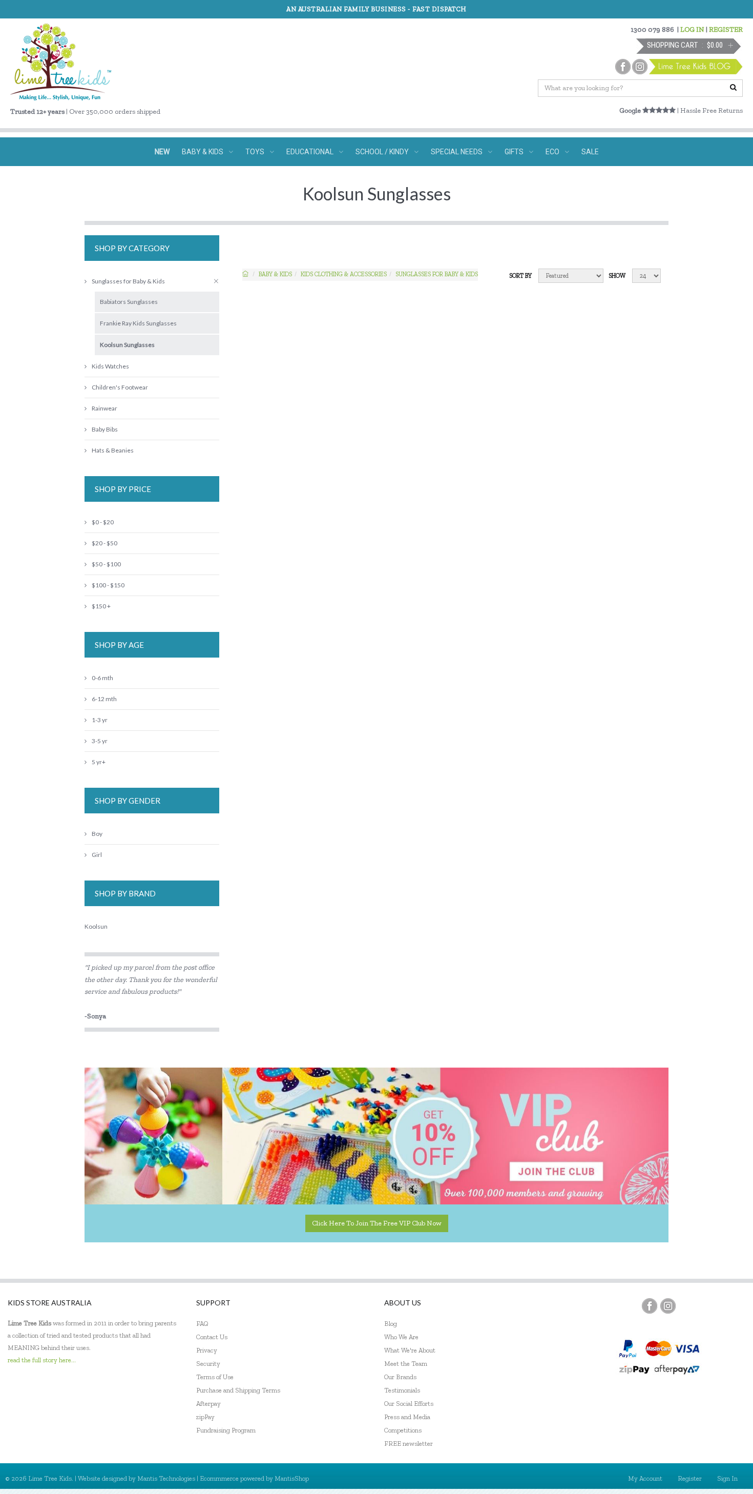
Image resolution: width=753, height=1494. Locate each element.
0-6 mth (102, 678)
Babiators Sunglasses (129, 301)
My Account (645, 1478)
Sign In (727, 1478)
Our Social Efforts (408, 1403)
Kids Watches (110, 366)
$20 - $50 (104, 543)
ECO (552, 152)
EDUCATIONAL (309, 152)
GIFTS (514, 152)
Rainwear (104, 408)
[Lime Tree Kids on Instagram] (668, 1306)
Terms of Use (215, 1377)
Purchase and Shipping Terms (238, 1390)
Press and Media (407, 1417)
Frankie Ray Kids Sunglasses (138, 323)
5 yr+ (99, 762)
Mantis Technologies (166, 1478)
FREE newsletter (408, 1443)
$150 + (101, 606)
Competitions (403, 1430)
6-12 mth (104, 699)
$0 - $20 (103, 522)
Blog (390, 1323)
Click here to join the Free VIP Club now (377, 1223)
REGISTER (726, 29)
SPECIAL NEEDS (457, 152)
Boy (97, 833)
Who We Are (401, 1337)
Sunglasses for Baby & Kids (436, 274)
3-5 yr (100, 741)
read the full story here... (42, 1360)
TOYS (254, 152)
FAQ (202, 1323)
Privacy (206, 1350)
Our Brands (400, 1377)
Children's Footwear (120, 387)
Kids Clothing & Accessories (344, 274)
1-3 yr (100, 720)
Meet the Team (405, 1363)
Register (690, 1478)
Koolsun (96, 926)
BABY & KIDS (202, 152)
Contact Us (211, 1337)
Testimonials (402, 1390)
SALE (590, 152)
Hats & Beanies (113, 450)
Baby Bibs (105, 429)
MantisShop (292, 1478)
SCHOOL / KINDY (382, 152)
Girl (97, 854)
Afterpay (208, 1403)
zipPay (205, 1417)
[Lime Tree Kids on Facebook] (649, 1306)
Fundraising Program (226, 1430)
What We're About (409, 1350)
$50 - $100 (106, 564)
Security (208, 1363)
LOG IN (692, 29)
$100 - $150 (108, 585)
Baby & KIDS (275, 274)
